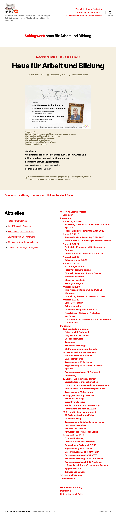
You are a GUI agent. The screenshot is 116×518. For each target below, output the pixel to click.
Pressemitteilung (73, 418)
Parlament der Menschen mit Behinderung (58, 57)
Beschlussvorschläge (75, 345)
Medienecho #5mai (74, 276)
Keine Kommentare (80, 75)
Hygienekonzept (73, 468)
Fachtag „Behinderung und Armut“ (79, 395)
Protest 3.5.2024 (71, 244)
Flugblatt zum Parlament (77, 335)
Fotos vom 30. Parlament (77, 332)
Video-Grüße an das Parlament (80, 441)
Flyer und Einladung (74, 438)
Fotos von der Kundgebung (78, 270)
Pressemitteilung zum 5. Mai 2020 (81, 309)
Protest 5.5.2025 (71, 234)
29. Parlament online (75, 359)
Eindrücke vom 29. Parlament (21, 237)
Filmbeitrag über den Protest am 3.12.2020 (85, 296)
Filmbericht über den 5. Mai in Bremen (83, 273)
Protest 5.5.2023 (71, 257)
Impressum (38, 195)
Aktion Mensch (95, 15)
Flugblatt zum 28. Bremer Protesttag (82, 313)
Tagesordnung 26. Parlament (79, 448)
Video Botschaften (74, 303)
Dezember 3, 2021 (58, 75)
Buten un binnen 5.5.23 (76, 260)
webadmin (39, 75)
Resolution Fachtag (74, 398)
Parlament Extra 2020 (73, 435)
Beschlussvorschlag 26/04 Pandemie (83, 462)
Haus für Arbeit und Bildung (58, 65)
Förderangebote (76, 177)
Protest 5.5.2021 (71, 263)
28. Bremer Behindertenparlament (79, 379)
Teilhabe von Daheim (75, 472)
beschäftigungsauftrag (59, 177)
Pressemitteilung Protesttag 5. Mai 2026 (84, 231)
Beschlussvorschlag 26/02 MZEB (81, 455)
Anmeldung (70, 342)
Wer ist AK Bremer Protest (87, 9)
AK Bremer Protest (21, 511)
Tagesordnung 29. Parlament (79, 362)
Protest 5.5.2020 (71, 300)
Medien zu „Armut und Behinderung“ (82, 405)
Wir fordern (70, 316)
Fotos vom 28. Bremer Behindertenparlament (87, 385)
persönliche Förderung (54, 179)
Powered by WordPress (44, 511)
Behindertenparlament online (21, 231)
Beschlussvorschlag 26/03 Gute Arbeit (84, 458)
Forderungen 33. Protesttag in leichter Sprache (88, 240)
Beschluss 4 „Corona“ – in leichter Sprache (87, 465)
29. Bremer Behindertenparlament (23, 242)
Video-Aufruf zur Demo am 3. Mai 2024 (84, 253)
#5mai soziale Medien (75, 280)
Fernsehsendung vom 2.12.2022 (80, 409)
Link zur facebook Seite (60, 195)
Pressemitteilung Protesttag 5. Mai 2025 (84, 237)
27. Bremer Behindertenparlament (79, 412)
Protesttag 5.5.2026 (72, 221)
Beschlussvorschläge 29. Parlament (82, 372)
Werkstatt (68, 179)
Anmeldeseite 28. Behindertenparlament (85, 389)
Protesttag (81, 12)
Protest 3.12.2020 (71, 287)
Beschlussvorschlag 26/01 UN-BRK (82, 452)
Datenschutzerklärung (17, 195)
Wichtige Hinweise (74, 339)
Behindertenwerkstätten (38, 177)
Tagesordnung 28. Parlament (79, 392)
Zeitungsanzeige (73, 306)
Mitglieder (68, 215)
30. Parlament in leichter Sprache (81, 349)
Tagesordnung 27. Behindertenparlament (85, 422)
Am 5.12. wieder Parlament (20, 226)
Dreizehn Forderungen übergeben (23, 247)
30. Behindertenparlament (75, 329)
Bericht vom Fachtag (75, 402)
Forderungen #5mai (74, 266)
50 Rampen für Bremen (76, 15)
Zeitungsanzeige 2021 (76, 283)
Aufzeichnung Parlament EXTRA (80, 445)
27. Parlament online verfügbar (80, 415)
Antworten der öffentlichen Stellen (82, 432)
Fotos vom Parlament (18, 221)
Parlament (95, 12)
